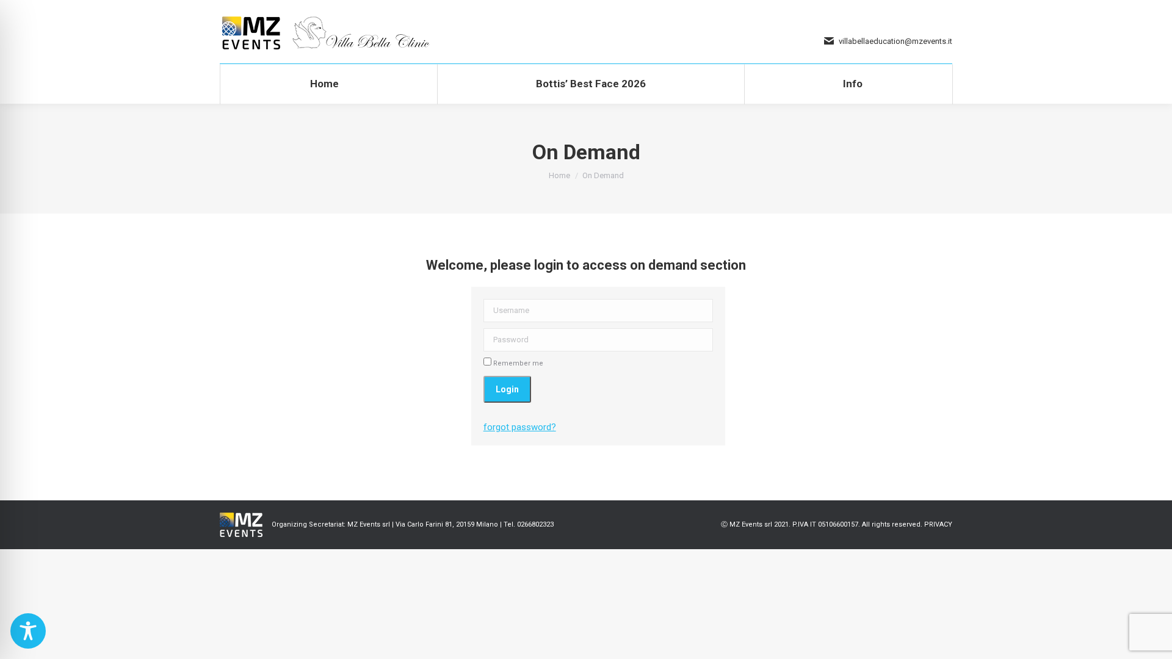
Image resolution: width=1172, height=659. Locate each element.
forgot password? (519, 427)
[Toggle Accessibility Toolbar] (28, 631)
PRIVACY (938, 524)
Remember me (517, 363)
